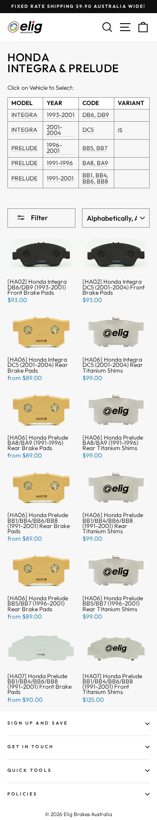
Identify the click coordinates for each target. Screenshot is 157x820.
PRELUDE (24, 148)
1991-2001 (60, 179)
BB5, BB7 (94, 148)
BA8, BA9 (95, 163)
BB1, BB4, (95, 175)
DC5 (88, 130)
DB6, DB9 (95, 115)
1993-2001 (61, 115)
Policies (22, 794)
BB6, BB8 (95, 182)
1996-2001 (54, 148)
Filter (39, 217)
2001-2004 (54, 130)
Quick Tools (29, 770)
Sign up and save (37, 723)
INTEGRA (24, 115)
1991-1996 (60, 163)
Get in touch (30, 747)
